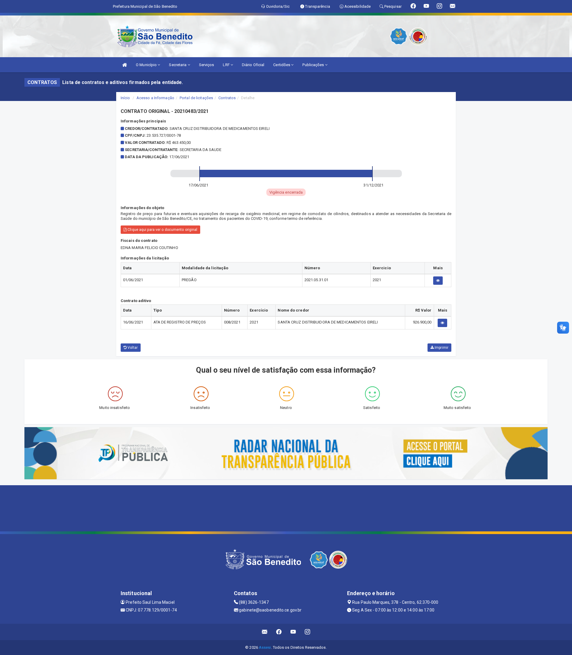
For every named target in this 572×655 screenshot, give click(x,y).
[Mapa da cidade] (286, 507)
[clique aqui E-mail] (264, 632)
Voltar (132, 348)
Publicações (313, 65)
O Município (147, 65)
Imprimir (441, 348)
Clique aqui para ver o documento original (162, 230)
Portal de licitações (196, 98)
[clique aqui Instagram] (307, 632)
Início (125, 98)
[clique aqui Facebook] (279, 632)
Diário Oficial (253, 65)
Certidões (282, 65)
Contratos (227, 98)
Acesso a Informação (155, 98)
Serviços (206, 65)
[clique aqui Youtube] (293, 632)
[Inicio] (124, 64)
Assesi (265, 647)
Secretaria (178, 65)
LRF (226, 65)
